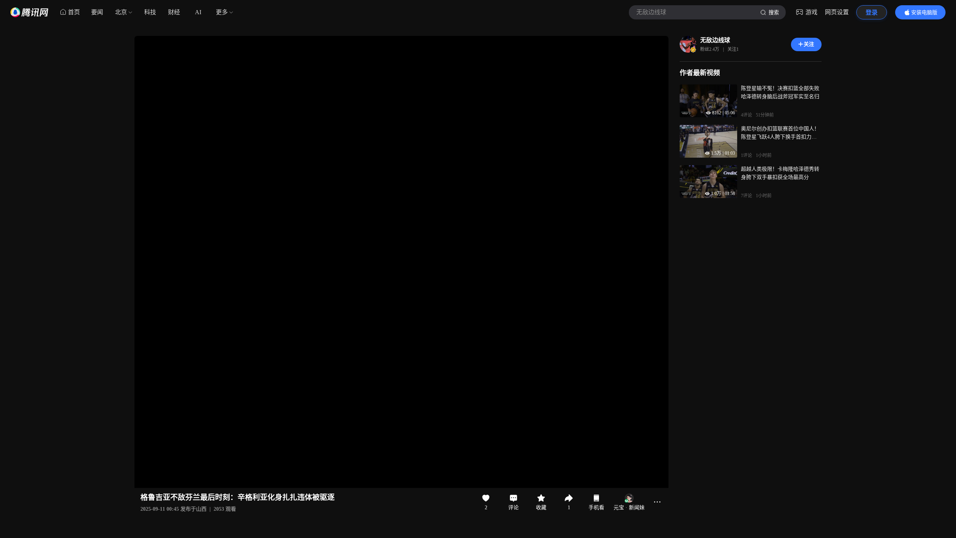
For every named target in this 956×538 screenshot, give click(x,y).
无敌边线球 (715, 40)
